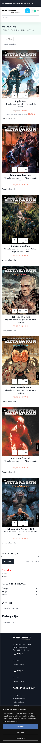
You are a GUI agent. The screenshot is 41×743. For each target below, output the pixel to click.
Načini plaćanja (18, 702)
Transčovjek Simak (20, 317)
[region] (20, 724)
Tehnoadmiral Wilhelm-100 (20, 529)
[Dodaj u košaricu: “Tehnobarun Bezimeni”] (25, 169)
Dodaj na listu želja (9, 118)
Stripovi (5, 594)
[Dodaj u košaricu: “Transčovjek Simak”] (25, 311)
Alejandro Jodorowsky (13, 104)
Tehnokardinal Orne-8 (20, 387)
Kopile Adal (20, 101)
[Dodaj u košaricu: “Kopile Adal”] (25, 95)
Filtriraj (7, 562)
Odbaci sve (20, 738)
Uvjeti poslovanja (19, 695)
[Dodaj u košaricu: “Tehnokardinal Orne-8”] (25, 381)
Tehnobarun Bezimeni (20, 175)
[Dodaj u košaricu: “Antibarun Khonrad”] (25, 452)
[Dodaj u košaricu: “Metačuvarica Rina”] (25, 240)
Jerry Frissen (26, 104)
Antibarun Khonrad (20, 458)
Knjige (4, 591)
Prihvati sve (20, 727)
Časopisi (5, 588)
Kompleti (5, 573)
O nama (16, 661)
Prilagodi (20, 732)
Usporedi (20, 95)
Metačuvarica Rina (20, 246)
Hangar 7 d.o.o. (18, 664)
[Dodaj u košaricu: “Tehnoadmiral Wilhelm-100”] (25, 523)
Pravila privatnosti (19, 699)
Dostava (16, 706)
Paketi (4, 576)
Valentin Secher (23, 251)
